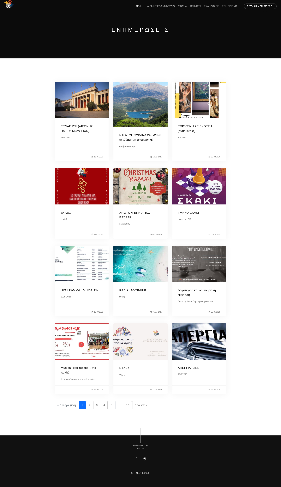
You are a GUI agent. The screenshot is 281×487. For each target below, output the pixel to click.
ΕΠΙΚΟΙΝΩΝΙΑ (229, 6)
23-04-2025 (98, 389)
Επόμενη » (141, 405)
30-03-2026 (215, 157)
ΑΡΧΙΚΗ (140, 6)
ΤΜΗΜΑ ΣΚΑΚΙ (188, 212)
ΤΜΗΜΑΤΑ (195, 6)
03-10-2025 (215, 234)
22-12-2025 (98, 234)
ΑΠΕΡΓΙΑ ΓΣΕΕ (188, 367)
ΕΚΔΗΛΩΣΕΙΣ (211, 6)
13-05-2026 (98, 157)
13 (127, 405)
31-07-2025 (157, 312)
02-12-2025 (157, 234)
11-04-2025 (157, 389)
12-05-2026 (157, 157)
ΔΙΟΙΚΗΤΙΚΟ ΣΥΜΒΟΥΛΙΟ (161, 6)
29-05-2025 (215, 312)
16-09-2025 (98, 312)
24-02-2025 (215, 389)
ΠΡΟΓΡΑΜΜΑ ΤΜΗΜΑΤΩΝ (79, 290)
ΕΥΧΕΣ (66, 212)
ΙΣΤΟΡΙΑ (182, 6)
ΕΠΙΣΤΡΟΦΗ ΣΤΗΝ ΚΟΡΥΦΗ (140, 447)
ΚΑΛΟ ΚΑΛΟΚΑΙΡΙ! (132, 290)
